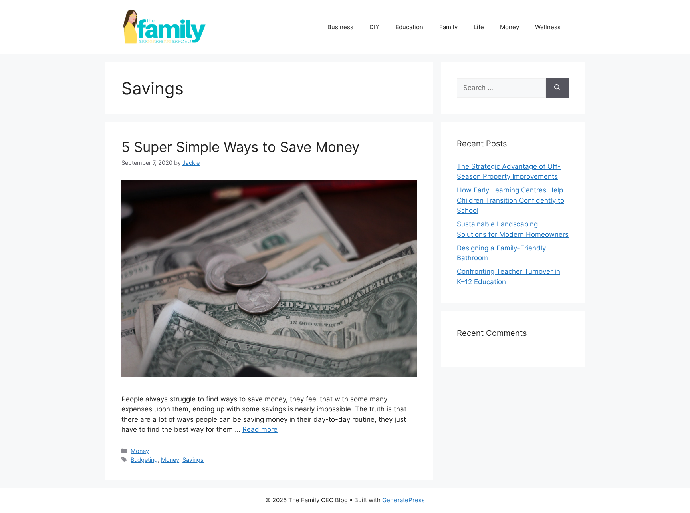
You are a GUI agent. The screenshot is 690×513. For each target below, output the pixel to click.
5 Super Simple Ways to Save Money (240, 146)
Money (509, 27)
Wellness (548, 27)
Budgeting (144, 459)
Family (448, 27)
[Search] (557, 88)
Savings (193, 459)
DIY (374, 27)
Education (409, 27)
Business (340, 27)
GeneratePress (403, 500)
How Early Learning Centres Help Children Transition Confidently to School (510, 200)
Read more (260, 429)
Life (479, 27)
